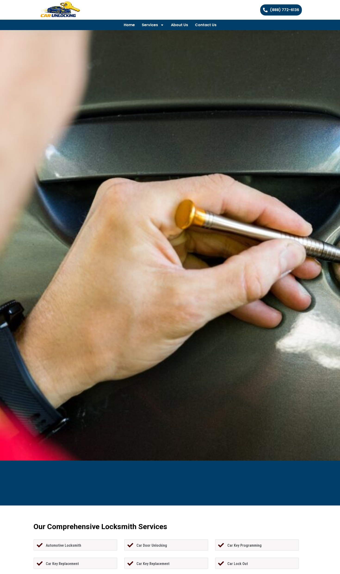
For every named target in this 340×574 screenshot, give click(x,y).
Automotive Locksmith (63, 545)
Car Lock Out (237, 564)
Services (150, 25)
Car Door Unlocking (151, 545)
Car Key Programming (244, 545)
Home (129, 25)
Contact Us (205, 25)
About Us (179, 25)
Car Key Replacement (62, 564)
